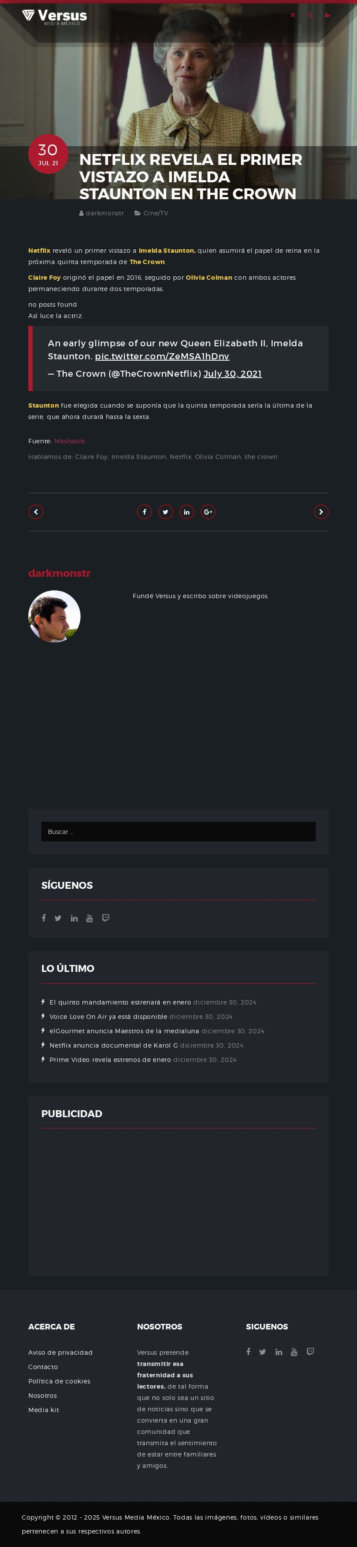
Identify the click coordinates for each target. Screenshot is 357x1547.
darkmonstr (105, 213)
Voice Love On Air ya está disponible (108, 1016)
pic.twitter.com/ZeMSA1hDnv (162, 356)
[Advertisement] (178, 752)
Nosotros (42, 1395)
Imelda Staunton (139, 456)
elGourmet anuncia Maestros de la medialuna (124, 1031)
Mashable (69, 441)
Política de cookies (59, 1381)
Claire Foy (91, 456)
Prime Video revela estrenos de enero (110, 1059)
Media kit (43, 1409)
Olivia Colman (218, 456)
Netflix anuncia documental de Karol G (114, 1045)
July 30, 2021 (233, 373)
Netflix (180, 456)
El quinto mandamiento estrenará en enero (120, 1002)
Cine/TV (156, 213)
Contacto (43, 1366)
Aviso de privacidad (60, 1352)
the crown (261, 456)
